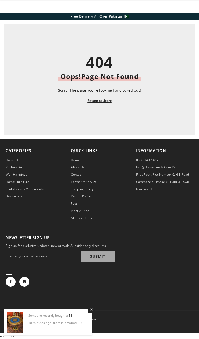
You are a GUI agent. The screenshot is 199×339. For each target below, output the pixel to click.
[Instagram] (24, 282)
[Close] (91, 309)
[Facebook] (11, 282)
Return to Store (99, 100)
